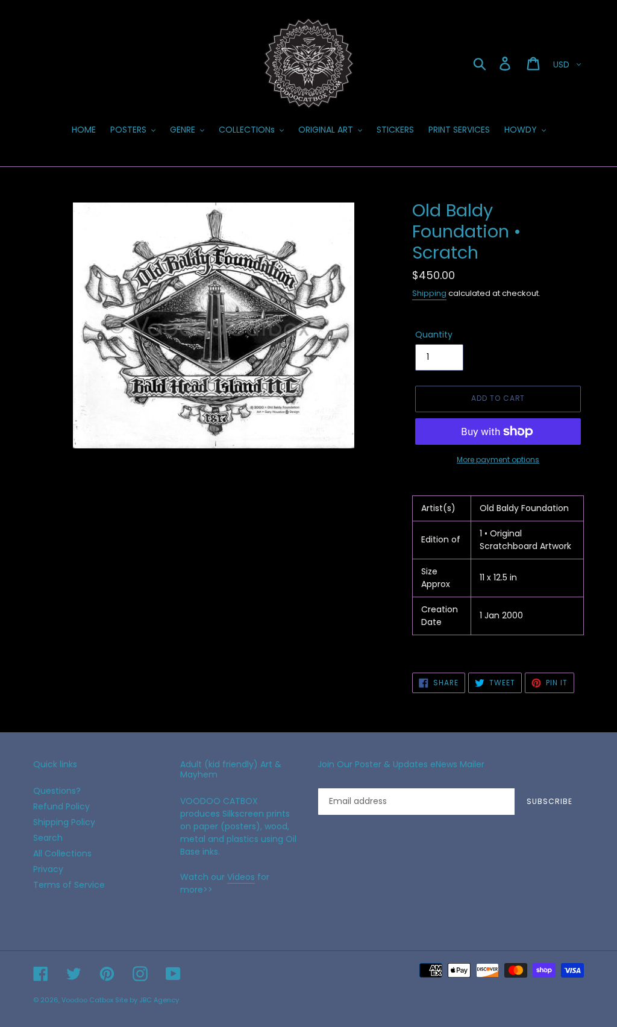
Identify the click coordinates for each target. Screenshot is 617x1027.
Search (48, 838)
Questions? (57, 791)
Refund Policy (61, 806)
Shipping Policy (64, 822)
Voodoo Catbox (87, 1000)
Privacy (48, 869)
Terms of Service (69, 885)
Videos (241, 877)
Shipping (429, 293)
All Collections (62, 853)
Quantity (434, 334)
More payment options (498, 459)
